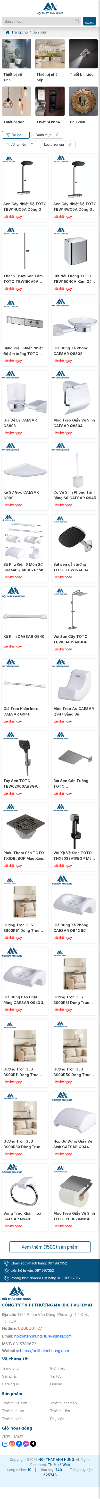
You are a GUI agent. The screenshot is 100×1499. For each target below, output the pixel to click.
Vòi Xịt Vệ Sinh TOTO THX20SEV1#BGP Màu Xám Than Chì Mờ (73, 856)
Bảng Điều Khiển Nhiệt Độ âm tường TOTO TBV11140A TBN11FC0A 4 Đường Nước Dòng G (24, 351)
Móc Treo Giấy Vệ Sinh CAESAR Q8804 (74, 423)
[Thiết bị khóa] (50, 101)
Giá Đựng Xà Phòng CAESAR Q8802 (70, 351)
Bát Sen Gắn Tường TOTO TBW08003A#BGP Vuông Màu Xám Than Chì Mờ (73, 783)
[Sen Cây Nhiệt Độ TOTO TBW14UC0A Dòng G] (25, 157)
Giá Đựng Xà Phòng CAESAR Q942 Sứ (70, 928)
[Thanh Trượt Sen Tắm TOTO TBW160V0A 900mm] (25, 229)
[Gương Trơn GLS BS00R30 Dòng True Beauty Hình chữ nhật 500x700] (25, 1094)
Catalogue (10, 1384)
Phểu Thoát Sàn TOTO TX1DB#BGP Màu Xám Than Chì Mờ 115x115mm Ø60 (23, 856)
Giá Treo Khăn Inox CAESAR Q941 (20, 711)
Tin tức (56, 1376)
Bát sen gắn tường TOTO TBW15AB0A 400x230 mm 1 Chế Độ (73, 567)
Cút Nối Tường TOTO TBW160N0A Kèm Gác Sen (73, 279)
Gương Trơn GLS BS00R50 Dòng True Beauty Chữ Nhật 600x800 (72, 1072)
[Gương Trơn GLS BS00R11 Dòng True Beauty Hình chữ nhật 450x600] (25, 1022)
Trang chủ (10, 1368)
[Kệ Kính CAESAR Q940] (25, 589)
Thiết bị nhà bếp (47, 77)
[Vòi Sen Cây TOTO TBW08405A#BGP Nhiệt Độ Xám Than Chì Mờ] (75, 589)
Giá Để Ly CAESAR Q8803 (20, 423)
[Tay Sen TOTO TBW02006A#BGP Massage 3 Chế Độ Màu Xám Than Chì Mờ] (25, 734)
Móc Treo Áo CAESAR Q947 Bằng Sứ (73, 711)
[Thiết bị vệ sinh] (16, 53)
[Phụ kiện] (83, 101)
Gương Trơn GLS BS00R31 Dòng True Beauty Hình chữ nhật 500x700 (72, 1000)
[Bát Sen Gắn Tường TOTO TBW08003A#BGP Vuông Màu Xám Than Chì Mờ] (75, 734)
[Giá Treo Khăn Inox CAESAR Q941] (25, 661)
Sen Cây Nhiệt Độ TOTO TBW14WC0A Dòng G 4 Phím (75, 207)
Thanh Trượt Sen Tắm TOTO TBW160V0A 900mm (23, 279)
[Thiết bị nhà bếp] (50, 53)
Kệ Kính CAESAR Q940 (23, 636)
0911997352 (57, 1263)
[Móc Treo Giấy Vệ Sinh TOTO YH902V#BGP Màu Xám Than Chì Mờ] (75, 1166)
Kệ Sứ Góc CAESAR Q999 (21, 495)
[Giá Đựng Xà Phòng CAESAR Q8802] (75, 301)
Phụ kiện (77, 122)
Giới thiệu (57, 1368)
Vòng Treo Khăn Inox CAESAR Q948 (22, 1216)
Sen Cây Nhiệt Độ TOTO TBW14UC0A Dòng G (25, 207)
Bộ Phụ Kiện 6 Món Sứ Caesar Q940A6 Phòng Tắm (24, 567)
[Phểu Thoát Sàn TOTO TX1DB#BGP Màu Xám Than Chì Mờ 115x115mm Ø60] (25, 806)
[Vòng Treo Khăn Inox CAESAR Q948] (25, 1166)
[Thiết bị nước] (83, 53)
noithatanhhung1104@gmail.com (43, 1336)
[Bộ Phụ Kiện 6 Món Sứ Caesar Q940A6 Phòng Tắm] (25, 517)
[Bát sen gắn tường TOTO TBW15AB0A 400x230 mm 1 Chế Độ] (75, 517)
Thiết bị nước (81, 74)
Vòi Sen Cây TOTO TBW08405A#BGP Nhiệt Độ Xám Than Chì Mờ (73, 639)
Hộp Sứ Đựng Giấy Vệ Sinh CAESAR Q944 (72, 1144)
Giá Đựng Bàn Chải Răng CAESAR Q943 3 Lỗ (23, 1000)
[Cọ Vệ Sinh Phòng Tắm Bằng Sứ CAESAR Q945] (75, 445)
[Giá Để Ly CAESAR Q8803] (25, 373)
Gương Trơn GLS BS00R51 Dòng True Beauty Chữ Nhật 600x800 (21, 928)
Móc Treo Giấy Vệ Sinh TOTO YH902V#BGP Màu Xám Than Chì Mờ (74, 1216)
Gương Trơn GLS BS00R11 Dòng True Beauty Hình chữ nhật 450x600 (22, 1072)
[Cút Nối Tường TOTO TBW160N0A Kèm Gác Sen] (75, 229)
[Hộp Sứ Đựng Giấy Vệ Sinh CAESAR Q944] (75, 1094)
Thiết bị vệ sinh (12, 77)
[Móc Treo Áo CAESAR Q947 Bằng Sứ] (75, 661)
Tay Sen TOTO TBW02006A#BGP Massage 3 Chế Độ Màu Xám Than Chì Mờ (24, 783)
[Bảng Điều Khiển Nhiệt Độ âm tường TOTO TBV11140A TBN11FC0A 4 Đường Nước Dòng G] (25, 301)
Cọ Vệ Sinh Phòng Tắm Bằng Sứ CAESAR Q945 (74, 495)
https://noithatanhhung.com (44, 1350)
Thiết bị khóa (48, 122)
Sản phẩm (10, 1376)
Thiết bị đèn (14, 122)
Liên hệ (56, 1384)
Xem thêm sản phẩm (50, 1247)
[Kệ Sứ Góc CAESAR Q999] (25, 445)
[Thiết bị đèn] (16, 101)
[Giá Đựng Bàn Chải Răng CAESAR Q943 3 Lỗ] (25, 950)
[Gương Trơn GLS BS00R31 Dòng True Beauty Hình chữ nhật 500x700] (75, 950)
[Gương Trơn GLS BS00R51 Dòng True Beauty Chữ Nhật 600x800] (25, 878)
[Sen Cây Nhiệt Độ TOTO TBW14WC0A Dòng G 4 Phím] (75, 157)
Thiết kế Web (59, 1465)
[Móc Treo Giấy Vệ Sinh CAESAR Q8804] (75, 373)
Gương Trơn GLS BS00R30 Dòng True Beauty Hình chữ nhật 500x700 (22, 1144)
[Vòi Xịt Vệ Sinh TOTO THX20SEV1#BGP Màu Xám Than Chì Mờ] (75, 806)
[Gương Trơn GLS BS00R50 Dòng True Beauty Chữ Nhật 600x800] (75, 1022)
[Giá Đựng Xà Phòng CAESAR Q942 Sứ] (75, 878)
